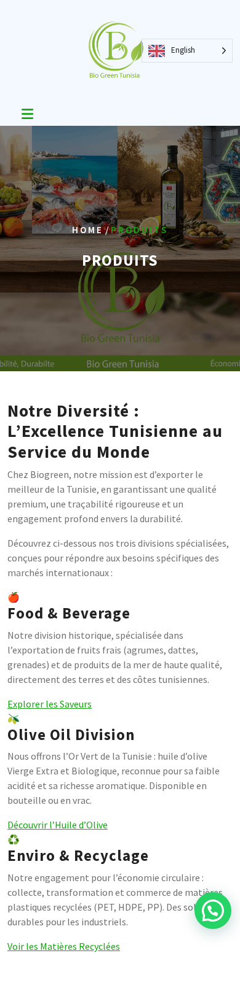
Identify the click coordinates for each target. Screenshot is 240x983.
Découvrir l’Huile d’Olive (57, 825)
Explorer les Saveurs (49, 704)
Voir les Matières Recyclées (63, 946)
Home (87, 230)
